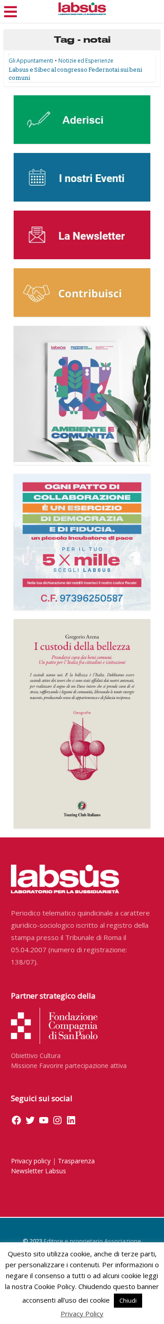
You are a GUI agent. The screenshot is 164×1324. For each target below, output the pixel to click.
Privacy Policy (82, 1313)
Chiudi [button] (128, 1300)
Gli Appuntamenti (31, 60)
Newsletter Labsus (38, 1170)
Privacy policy (31, 1161)
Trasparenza (76, 1161)
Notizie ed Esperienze (85, 60)
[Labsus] (82, 8)
